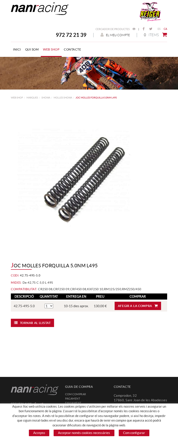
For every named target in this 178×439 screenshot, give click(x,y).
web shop (17, 97)
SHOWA (45, 97)
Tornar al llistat (35, 323)
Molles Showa (63, 97)
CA (165, 28)
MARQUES (32, 97)
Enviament (73, 403)
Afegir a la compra (135, 306)
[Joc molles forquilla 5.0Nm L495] (87, 181)
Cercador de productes (113, 29)
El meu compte (118, 35)
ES (159, 28)
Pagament (72, 398)
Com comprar (75, 394)
